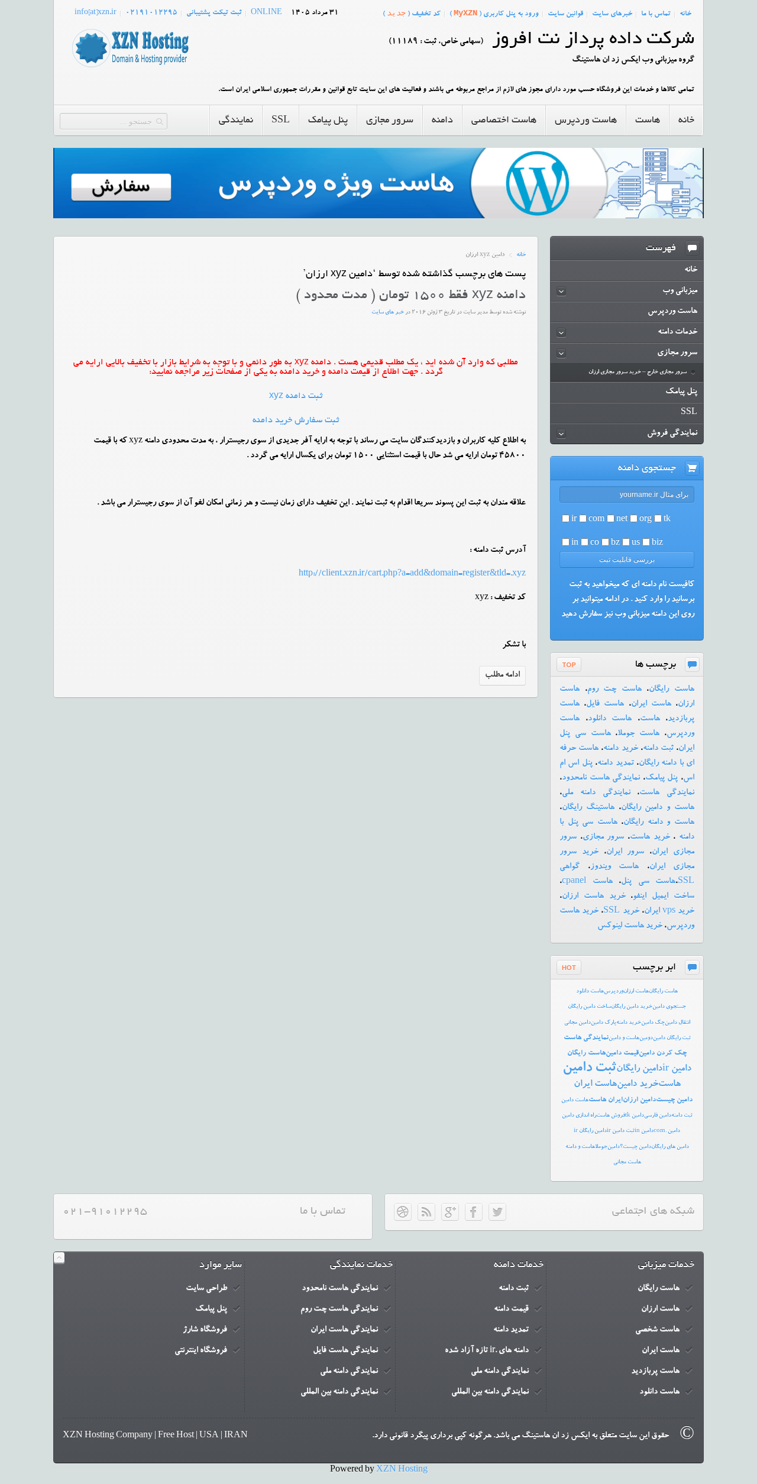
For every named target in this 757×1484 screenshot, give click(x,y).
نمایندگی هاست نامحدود (601, 778)
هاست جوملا (638, 734)
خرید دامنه (620, 749)
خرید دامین (637, 1084)
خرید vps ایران (669, 911)
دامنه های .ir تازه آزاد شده (487, 1351)
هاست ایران (651, 704)
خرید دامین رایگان (631, 1007)
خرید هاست (650, 837)
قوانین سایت (565, 14)
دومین (646, 1038)
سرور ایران (625, 852)
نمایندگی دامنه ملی (596, 793)
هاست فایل (605, 704)
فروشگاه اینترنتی (200, 1351)
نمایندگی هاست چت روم (339, 1309)
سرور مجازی (604, 837)
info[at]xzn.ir (96, 13)
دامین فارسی (657, 1116)
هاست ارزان (636, 991)
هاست (650, 719)
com (596, 520)
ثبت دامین (589, 1068)
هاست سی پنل (648, 882)
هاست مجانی (627, 1162)
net (621, 520)
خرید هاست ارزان (594, 896)
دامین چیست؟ (635, 1147)
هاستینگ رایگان (588, 808)
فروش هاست (610, 1116)
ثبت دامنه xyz (295, 396)
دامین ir (676, 1069)
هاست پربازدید (655, 1371)
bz (615, 543)
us (636, 543)
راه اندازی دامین (579, 1116)
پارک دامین (603, 1023)
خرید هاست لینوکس (629, 926)
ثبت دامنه (658, 749)
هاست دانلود (610, 719)
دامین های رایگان (670, 1147)
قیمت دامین (622, 1053)
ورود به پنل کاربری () (494, 13)
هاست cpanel (587, 882)
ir (574, 520)
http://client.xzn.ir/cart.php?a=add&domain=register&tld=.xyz (412, 574)
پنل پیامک (661, 778)
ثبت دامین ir (621, 1131)
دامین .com (667, 1131)
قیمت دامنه (511, 1309)
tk (667, 520)
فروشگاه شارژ (205, 1330)
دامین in (644, 1131)
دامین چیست (674, 1100)
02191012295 (151, 13)
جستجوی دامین (669, 1007)
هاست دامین (574, 1100)
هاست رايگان (663, 991)
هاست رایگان (671, 689)
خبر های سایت (387, 312)
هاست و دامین (624, 1038)
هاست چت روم (614, 689)
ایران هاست (605, 1100)
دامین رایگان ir (590, 1131)
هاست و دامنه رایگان (658, 822)
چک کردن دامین (663, 1053)
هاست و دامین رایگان (657, 808)
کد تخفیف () (412, 13)
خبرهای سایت (612, 14)
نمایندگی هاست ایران (344, 1330)
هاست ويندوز (614, 867)
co (594, 543)
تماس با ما (656, 14)
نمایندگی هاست (666, 793)
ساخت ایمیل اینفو (663, 896)
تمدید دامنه (615, 763)
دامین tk (634, 1116)
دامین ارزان (639, 1100)
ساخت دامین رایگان (589, 1007)
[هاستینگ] (130, 68)
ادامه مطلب (502, 675)
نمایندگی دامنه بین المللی (490, 1392)
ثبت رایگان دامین (672, 1038)
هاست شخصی (657, 1330)
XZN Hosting (402, 1470)
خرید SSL (621, 911)
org (645, 520)
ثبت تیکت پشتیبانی (214, 13)
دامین (613, 1147)
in (574, 543)
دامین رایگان (639, 1069)
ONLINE (266, 13)
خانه (685, 14)
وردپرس (613, 991)
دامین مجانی (577, 1023)
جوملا (601, 1147)
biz (657, 543)
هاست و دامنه (580, 1147)
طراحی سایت (206, 1289)
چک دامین (653, 1023)
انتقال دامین (677, 1023)
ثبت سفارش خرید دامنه (296, 420)
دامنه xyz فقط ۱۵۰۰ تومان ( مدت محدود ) (411, 296)
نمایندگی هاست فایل (345, 1351)
